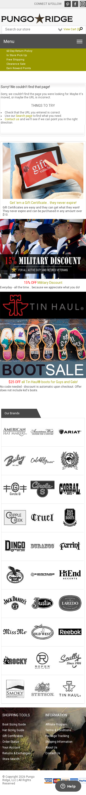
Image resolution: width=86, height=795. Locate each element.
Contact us (12, 119)
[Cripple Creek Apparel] (15, 525)
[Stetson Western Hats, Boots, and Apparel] (42, 697)
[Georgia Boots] (15, 582)
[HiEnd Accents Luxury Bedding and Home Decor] (70, 582)
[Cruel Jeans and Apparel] (42, 525)
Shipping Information (58, 741)
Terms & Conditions (58, 730)
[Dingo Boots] (15, 554)
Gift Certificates (12, 736)
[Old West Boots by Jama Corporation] (42, 639)
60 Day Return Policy (19, 51)
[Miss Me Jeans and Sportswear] (15, 639)
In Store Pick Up (16, 55)
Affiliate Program (56, 724)
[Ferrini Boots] (70, 554)
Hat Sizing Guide (13, 730)
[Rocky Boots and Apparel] (15, 668)
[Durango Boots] (42, 554)
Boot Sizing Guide (14, 724)
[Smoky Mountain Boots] (15, 697)
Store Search (10, 759)
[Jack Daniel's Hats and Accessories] (15, 611)
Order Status (10, 741)
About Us (51, 747)
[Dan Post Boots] (70, 525)
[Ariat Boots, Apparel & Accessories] (70, 440)
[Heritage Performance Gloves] (42, 582)
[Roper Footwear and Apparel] (42, 668)
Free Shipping (15, 59)
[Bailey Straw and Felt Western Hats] (15, 468)
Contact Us (52, 753)
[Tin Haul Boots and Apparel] (70, 697)
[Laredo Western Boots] (70, 611)
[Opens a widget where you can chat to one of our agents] (68, 787)
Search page (24, 116)
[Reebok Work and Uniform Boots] (70, 639)
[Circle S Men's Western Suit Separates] (42, 497)
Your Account (11, 747)
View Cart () (72, 29)
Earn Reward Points (18, 68)
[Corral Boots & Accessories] (70, 497)
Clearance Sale (16, 63)
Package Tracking (57, 736)
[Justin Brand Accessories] (42, 611)
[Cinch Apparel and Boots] (70, 468)
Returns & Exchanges (16, 753)
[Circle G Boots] (15, 497)
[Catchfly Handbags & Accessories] (42, 468)
